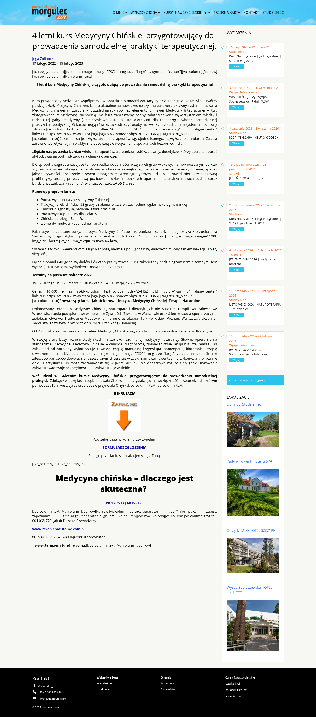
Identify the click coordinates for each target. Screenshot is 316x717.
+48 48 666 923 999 (50, 692)
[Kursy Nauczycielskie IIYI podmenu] (209, 12)
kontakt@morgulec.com (52, 698)
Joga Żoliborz (42, 58)
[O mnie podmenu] (126, 12)
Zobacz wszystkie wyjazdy (247, 380)
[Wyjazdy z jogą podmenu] (159, 12)
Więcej (236, 66)
